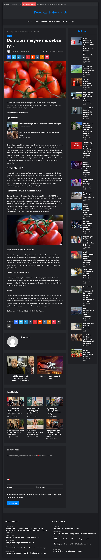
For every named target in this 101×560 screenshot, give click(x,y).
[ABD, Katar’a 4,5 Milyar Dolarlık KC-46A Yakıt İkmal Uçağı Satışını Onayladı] (76, 126)
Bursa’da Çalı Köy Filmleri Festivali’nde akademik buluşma (40, 124)
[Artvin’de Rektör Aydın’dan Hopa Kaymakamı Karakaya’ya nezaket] (15, 401)
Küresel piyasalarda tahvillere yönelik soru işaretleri (87, 225)
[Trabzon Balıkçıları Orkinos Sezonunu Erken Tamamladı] (76, 206)
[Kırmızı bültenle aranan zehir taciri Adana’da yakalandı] (76, 165)
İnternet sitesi (40, 487)
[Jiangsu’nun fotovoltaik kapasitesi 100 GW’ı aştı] (76, 69)
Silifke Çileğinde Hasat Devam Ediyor (88, 353)
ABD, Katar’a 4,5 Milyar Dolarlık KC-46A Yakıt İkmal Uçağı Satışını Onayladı (88, 129)
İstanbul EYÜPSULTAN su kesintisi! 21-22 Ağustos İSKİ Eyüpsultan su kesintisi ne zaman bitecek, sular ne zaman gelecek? (88, 48)
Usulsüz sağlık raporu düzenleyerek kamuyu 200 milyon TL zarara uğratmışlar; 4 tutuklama (88, 294)
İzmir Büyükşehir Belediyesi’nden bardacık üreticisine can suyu (53, 411)
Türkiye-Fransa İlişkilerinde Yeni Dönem (49, 4)
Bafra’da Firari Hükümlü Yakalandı (88, 326)
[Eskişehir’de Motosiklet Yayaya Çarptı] (76, 195)
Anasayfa (30, 22)
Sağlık (50, 22)
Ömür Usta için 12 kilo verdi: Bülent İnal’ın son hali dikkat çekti (88, 339)
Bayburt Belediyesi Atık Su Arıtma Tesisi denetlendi (88, 312)
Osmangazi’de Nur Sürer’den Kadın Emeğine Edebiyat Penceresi (33, 411)
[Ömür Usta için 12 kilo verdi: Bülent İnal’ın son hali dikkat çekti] (12, 135)
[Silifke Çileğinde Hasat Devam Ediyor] (76, 353)
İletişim (71, 22)
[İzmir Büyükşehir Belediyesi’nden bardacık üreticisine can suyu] (54, 401)
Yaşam (65, 22)
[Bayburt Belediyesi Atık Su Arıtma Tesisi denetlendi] (76, 311)
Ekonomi (44, 22)
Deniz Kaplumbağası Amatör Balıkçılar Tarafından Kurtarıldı (88, 257)
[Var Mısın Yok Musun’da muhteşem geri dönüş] (76, 182)
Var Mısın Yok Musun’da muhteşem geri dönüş (88, 183)
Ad (8, 479)
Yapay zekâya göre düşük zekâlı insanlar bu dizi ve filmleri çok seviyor (54, 433)
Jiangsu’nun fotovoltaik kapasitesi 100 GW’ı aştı (88, 69)
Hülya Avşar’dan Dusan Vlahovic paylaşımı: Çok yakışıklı (15, 432)
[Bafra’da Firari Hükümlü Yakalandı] (76, 326)
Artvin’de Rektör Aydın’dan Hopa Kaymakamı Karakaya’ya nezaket (14, 411)
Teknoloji (57, 22)
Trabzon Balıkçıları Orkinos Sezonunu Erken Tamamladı (87, 209)
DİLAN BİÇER (14, 51)
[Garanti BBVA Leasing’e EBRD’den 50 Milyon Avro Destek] (76, 110)
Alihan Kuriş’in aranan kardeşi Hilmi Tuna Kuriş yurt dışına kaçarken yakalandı (88, 149)
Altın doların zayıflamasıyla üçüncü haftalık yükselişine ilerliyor (88, 274)
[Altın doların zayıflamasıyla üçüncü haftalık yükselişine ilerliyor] (76, 272)
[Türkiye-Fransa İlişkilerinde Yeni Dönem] (76, 82)
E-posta (10, 487)
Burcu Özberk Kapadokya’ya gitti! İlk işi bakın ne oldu (35, 432)
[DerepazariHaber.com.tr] (50, 12)
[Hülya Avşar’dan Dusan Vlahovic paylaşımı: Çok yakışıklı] (15, 424)
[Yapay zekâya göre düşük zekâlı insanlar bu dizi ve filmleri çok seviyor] (54, 424)
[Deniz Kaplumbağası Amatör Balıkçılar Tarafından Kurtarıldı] (76, 254)
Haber (37, 22)
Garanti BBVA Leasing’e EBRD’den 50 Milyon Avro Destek (88, 112)
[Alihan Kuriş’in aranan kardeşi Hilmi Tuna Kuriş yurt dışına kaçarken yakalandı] (76, 145)
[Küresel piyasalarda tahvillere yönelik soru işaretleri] (76, 224)
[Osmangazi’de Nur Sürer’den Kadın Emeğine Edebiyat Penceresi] (35, 401)
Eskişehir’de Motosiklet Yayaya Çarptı (88, 195)
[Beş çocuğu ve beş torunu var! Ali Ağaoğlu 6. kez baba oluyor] (76, 239)
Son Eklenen (82, 31)
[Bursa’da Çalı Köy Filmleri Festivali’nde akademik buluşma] (12, 126)
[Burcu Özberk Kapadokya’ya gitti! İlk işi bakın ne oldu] (35, 424)
